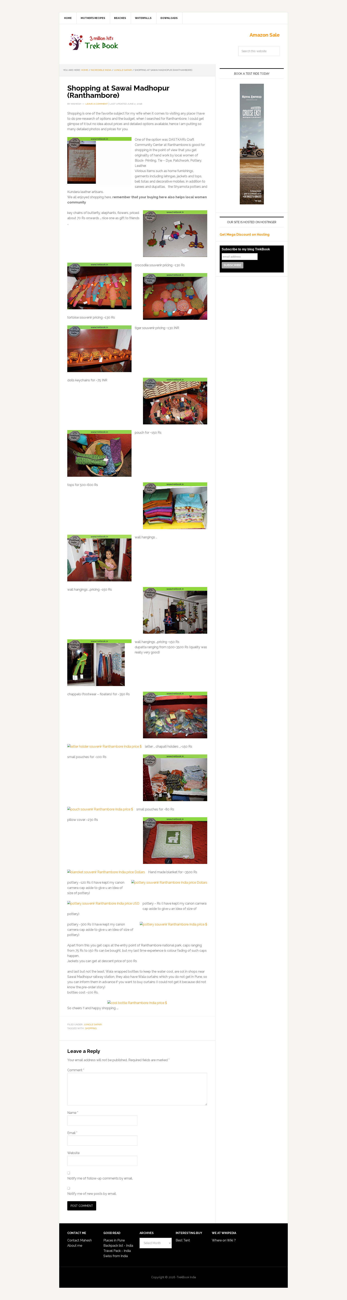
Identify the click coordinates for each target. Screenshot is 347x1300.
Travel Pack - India (117, 1251)
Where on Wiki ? (224, 1240)
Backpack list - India (118, 1245)
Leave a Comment (97, 103)
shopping (91, 1028)
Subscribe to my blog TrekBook (246, 249)
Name (72, 1113)
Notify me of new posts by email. (91, 1194)
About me (74, 1245)
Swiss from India (115, 1256)
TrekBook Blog (93, 41)
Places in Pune (114, 1240)
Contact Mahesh (79, 1240)
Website (73, 1153)
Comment (75, 1070)
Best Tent (183, 1240)
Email (72, 1133)
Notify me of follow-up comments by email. (100, 1178)
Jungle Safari (93, 1024)
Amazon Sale (265, 35)
